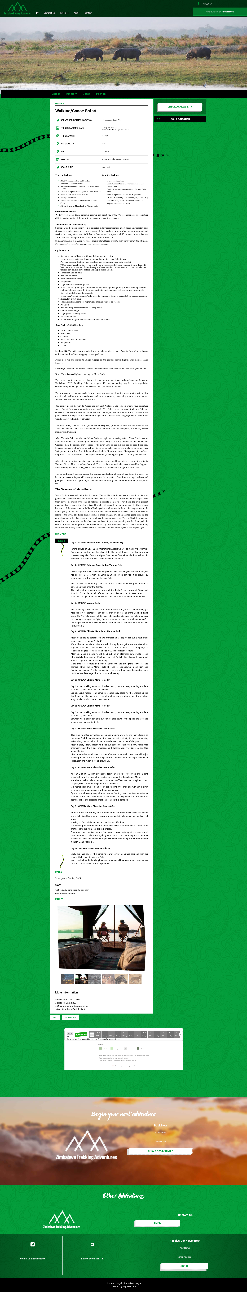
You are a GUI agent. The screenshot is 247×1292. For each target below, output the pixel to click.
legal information (125, 1283)
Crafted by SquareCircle (124, 1286)
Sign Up (184, 1266)
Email (157, 1223)
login (138, 1283)
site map (110, 1283)
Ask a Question (180, 119)
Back (55, 1017)
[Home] (37, 13)
